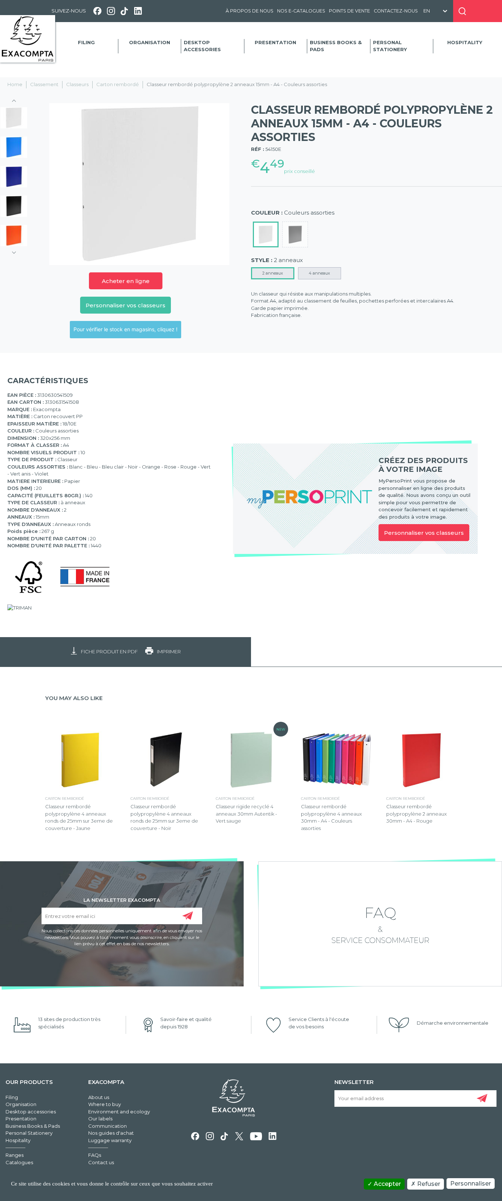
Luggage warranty (110, 1140)
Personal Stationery (390, 46)
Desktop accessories (202, 46)
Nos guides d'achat (111, 1133)
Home (14, 84)
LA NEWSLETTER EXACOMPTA (121, 899)
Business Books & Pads (336, 46)
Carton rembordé (117, 84)
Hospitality (464, 42)
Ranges (15, 1155)
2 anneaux (272, 273)
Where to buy (104, 1104)
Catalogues (19, 1162)
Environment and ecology (119, 1112)
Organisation (149, 42)
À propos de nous (249, 11)
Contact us (101, 1162)
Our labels (100, 1118)
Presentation (275, 42)
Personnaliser (470, 1183)
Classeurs (77, 84)
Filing (86, 42)
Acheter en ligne (126, 281)
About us (98, 1097)
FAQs (94, 1155)
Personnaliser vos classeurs (125, 305)
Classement (44, 84)
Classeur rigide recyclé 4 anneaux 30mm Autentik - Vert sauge (246, 813)
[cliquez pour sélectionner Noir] (295, 234)
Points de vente (349, 11)
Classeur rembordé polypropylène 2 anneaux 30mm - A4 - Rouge (416, 813)
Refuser (428, 1183)
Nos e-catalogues (301, 11)
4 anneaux (319, 273)
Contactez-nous (396, 11)
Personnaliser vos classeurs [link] (424, 532)
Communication (107, 1126)
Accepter (386, 1183)
